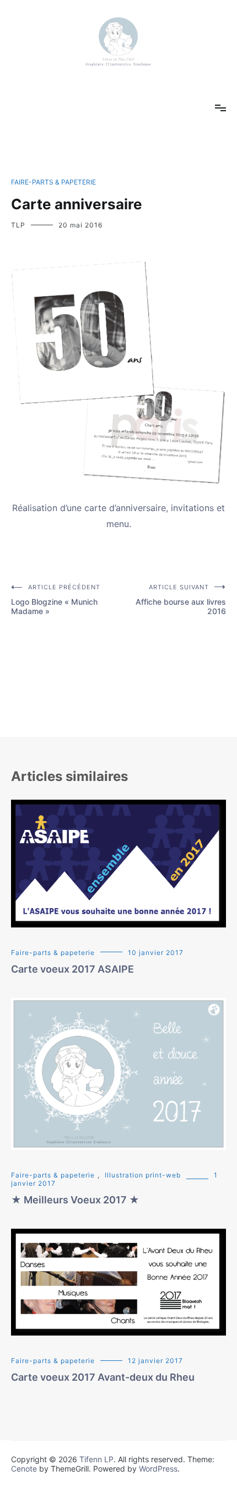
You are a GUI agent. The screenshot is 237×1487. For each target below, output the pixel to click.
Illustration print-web (143, 1175)
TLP (18, 225)
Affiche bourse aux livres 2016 (181, 599)
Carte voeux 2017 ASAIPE (72, 969)
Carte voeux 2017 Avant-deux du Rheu (103, 1377)
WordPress (158, 1468)
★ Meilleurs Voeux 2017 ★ (75, 1200)
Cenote (24, 1468)
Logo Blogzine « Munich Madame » (55, 599)
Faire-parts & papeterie (53, 182)
